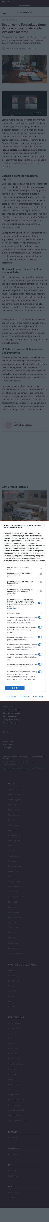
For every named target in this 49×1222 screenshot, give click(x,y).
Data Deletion (11, 696)
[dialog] (24, 611)
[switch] (40, 574)
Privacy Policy (38, 696)
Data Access (24, 696)
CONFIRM (14, 688)
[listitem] (24, 568)
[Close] (44, 525)
